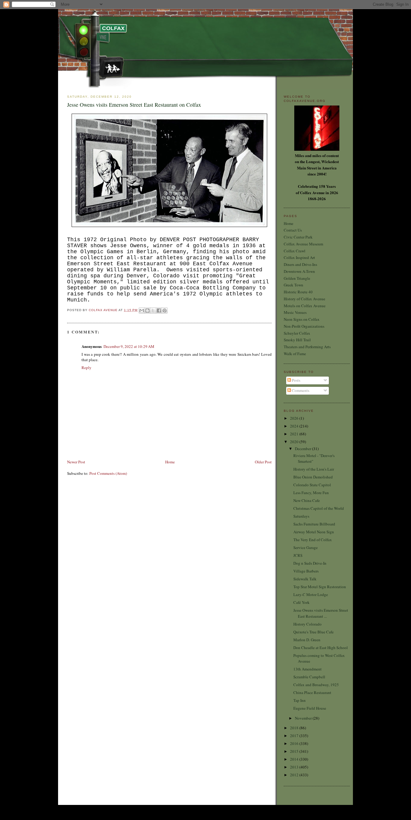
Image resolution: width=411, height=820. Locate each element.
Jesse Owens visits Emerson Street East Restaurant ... (320, 613)
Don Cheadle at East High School (320, 647)
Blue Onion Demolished (313, 477)
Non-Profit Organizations (304, 326)
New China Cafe (306, 500)
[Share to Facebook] (159, 311)
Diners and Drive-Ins (300, 264)
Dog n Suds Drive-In (309, 563)
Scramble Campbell (309, 677)
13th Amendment (307, 669)
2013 (294, 767)
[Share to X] (153, 311)
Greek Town (293, 285)
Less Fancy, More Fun (311, 492)
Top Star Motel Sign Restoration (319, 586)
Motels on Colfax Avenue (305, 305)
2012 (294, 774)
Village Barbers (306, 571)
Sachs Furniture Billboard (314, 524)
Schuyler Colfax (297, 333)
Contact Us (293, 230)
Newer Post (76, 462)
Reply (86, 367)
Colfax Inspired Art (299, 257)
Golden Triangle (297, 278)
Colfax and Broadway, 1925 (316, 684)
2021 (294, 434)
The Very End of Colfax (312, 539)
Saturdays (301, 516)
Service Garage (305, 547)
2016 (294, 743)
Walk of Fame (295, 353)
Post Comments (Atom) (108, 473)
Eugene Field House (309, 708)
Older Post (263, 462)
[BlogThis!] (147, 311)
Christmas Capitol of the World (318, 508)
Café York (301, 602)
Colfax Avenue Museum (303, 244)
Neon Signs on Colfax (302, 319)
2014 (294, 759)
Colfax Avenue (104, 310)
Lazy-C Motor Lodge (310, 594)
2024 (294, 426)
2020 (294, 441)
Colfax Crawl (294, 251)
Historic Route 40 (298, 292)
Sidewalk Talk (305, 579)
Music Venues (295, 312)
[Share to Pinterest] (165, 311)
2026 (294, 418)
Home (170, 462)
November (304, 718)
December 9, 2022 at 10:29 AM (129, 346)
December (303, 448)
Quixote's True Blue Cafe (313, 632)
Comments (300, 390)
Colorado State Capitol (312, 484)
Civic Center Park (298, 237)
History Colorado (307, 624)
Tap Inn (299, 700)
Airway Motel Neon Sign (313, 532)
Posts (295, 380)
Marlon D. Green (306, 639)
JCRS (297, 555)
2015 (294, 751)
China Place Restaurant (312, 692)
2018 (294, 727)
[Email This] (142, 311)
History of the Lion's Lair (313, 469)
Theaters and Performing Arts (307, 346)
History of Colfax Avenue (304, 298)
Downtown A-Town (299, 271)
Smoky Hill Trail (297, 339)
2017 (294, 735)
